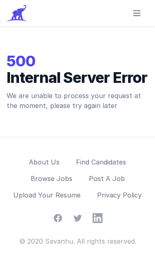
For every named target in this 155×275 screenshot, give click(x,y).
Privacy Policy (119, 195)
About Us (44, 162)
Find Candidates (101, 162)
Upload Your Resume (47, 195)
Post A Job (107, 178)
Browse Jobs (51, 178)
